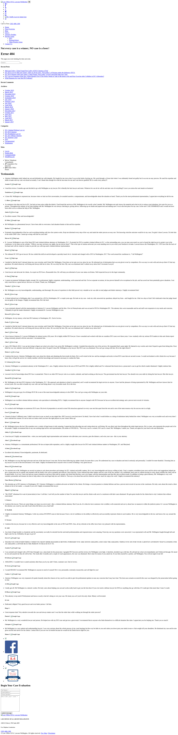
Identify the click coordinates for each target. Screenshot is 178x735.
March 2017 (9, 120)
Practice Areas (9, 36)
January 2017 (9, 122)
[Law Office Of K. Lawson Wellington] (14, 2)
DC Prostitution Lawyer (13, 134)
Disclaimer (51, 733)
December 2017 (10, 111)
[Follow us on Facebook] (11, 652)
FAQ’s (7, 33)
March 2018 (9, 107)
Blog (6, 31)
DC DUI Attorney (11, 132)
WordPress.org (10, 157)
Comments (10, 155)
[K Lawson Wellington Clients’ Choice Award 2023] (13, 681)
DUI (10, 38)
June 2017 (8, 114)
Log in (7, 151)
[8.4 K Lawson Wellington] (13, 666)
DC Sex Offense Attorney (13, 136)
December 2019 (10, 94)
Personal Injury (14, 40)
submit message (7, 713)
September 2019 (10, 98)
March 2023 (9, 92)
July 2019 (8, 100)
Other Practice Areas (15, 42)
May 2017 (8, 116)
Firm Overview (10, 29)
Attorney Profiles (10, 35)
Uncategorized (9, 141)
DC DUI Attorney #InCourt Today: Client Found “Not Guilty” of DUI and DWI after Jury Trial (36, 74)
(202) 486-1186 (15, 24)
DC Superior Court (11, 137)
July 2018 (8, 103)
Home (7, 27)
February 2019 (10, 101)
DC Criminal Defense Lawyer (15, 130)
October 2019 (9, 96)
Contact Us (8, 44)
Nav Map (44, 733)
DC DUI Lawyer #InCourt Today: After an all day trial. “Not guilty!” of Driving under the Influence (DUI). (40, 72)
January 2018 (9, 109)
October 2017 (9, 113)
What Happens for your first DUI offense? (18, 78)
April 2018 (8, 105)
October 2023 (9, 90)
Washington (9, 143)
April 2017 (8, 118)
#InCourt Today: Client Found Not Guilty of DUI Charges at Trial (26, 71)
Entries (9, 153)
